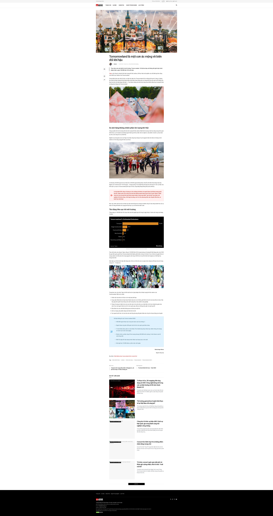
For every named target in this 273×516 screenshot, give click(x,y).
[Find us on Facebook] (170, 499)
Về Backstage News (100, 1)
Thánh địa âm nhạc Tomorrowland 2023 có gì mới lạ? (125, 356)
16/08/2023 (121, 64)
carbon (122, 360)
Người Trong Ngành (131, 5)
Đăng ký (175, 1)
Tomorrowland (137, 360)
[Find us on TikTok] (172, 499)
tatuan (115, 64)
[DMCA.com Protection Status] (99, 512)
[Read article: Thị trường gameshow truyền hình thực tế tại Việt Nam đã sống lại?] (122, 409)
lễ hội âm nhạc (129, 360)
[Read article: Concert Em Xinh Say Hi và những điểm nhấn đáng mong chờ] (122, 450)
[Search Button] (176, 5)
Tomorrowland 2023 (147, 360)
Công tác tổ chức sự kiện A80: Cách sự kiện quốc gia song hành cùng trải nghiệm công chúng (150, 424)
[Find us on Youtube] (176, 499)
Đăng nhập (169, 1)
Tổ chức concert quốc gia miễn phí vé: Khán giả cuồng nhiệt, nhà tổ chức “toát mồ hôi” (150, 464)
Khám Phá (121, 5)
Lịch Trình (141, 5)
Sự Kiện (114, 5)
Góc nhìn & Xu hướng (133, 64)
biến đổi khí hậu (116, 360)
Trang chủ (108, 5)
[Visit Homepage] (99, 5)
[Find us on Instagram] (174, 499)
